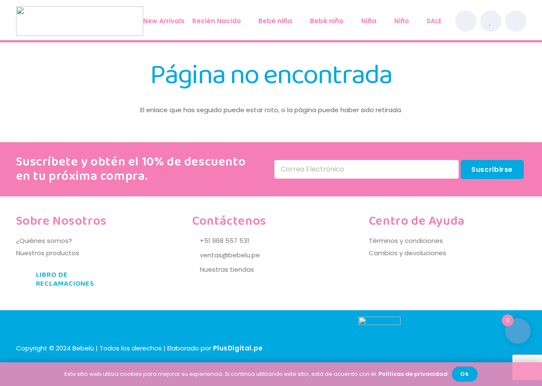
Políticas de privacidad (413, 374)
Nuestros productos (47, 252)
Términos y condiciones (406, 240)
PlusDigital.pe (238, 348)
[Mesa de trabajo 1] (79, 21)
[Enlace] (465, 21)
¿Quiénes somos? (44, 240)
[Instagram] (492, 348)
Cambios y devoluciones (407, 252)
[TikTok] (515, 348)
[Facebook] (469, 348)
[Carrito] (515, 21)
